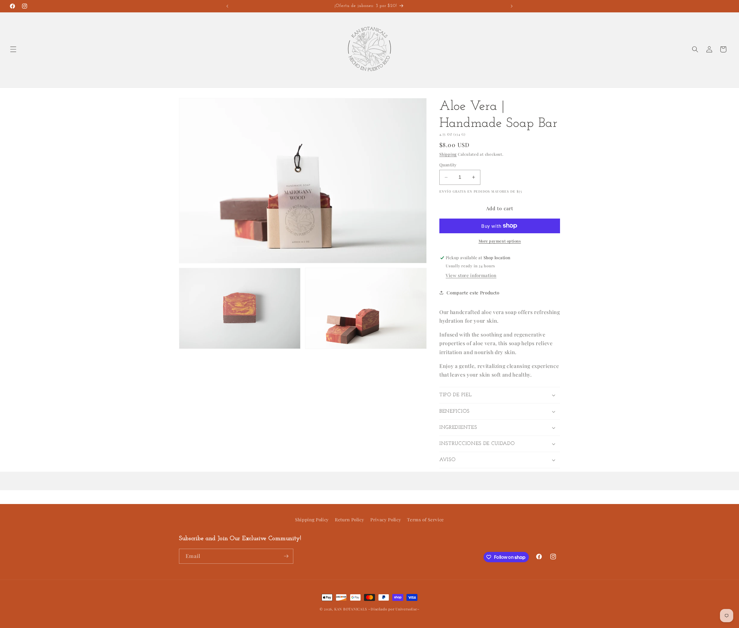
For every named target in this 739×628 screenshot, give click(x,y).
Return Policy (349, 519)
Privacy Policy (385, 519)
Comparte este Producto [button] (473, 292)
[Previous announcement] (227, 6)
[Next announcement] (511, 6)
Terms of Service (425, 519)
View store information (471, 275)
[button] (13, 49)
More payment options (500, 240)
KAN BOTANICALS (350, 609)
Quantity (448, 165)
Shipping (448, 154)
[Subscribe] (286, 556)
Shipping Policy (312, 519)
